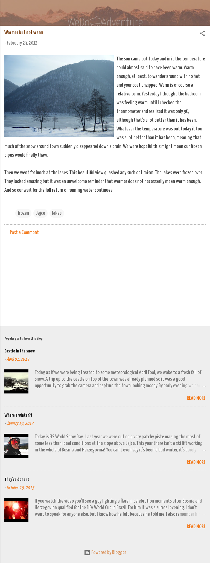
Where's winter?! (18, 415)
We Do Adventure (75, 9)
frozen (23, 213)
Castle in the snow (19, 351)
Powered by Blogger (108, 552)
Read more (196, 398)
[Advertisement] (105, 279)
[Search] (202, 11)
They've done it (16, 479)
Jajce (40, 213)
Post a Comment (24, 232)
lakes (57, 213)
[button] (202, 34)
